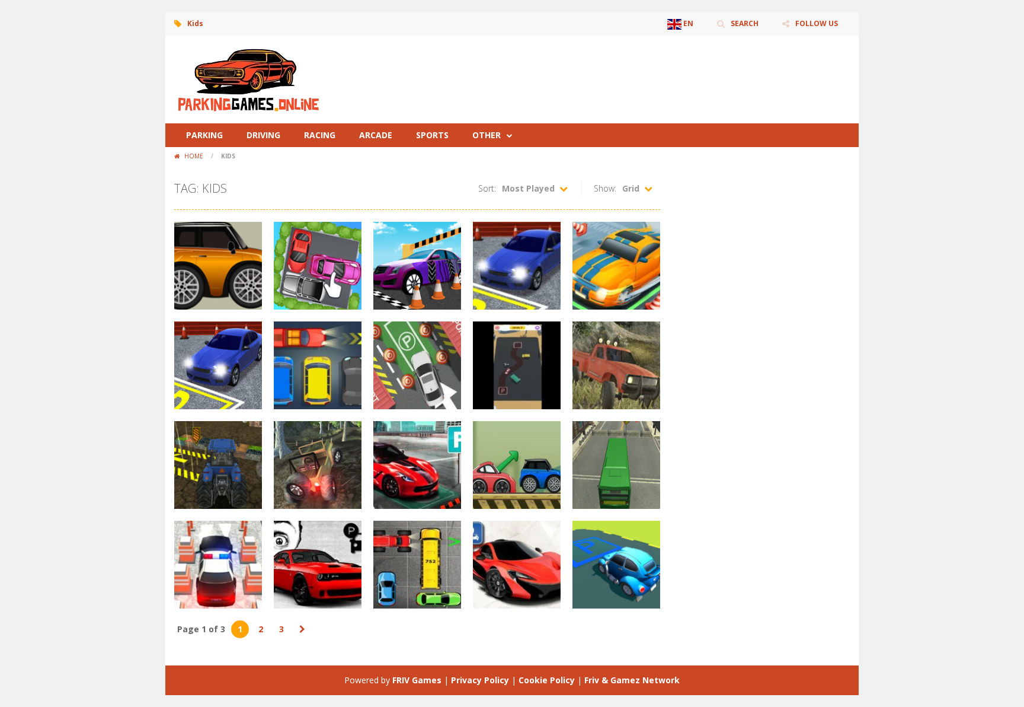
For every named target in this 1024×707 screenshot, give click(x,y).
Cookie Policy (547, 680)
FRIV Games (416, 680)
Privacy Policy (480, 680)
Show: (605, 188)
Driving (263, 135)
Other (486, 135)
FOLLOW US (816, 23)
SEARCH (745, 23)
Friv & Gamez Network (632, 680)
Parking (204, 135)
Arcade (375, 135)
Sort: (487, 188)
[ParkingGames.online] (248, 78)
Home (194, 156)
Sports (432, 135)
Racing (319, 135)
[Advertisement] (634, 71)
